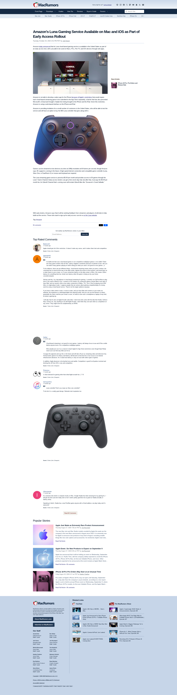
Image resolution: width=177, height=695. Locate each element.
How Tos (70, 11)
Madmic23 (46, 244)
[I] (37, 498)
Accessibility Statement (38, 683)
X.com (38, 637)
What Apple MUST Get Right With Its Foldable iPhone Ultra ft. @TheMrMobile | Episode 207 (132, 617)
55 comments (71, 564)
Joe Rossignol (86, 527)
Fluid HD (59, 686)
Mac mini (37, 16)
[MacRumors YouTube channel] (133, 5)
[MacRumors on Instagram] (121, 5)
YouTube (79, 604)
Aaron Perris (53, 668)
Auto (64, 686)
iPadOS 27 (92, 16)
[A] (37, 263)
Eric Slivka (52, 633)
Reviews (80, 11)
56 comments (37, 225)
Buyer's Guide (91, 11)
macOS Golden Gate (106, 16)
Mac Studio (48, 16)
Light (67, 686)
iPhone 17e (133, 16)
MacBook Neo (121, 16)
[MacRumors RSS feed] (140, 5)
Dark (71, 686)
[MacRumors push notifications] (137, 5)
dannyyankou (47, 382)
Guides (61, 11)
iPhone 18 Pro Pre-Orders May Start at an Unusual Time (78, 572)
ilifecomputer (47, 491)
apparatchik (47, 255)
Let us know (107, 5)
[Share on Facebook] (106, 225)
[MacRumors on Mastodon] (130, 5)
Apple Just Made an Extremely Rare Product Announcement (80, 525)
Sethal (45, 337)
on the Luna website (90, 215)
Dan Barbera (36, 661)
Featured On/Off (38, 686)
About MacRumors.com (43, 619)
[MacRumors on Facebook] (124, 5)
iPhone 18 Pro (60, 16)
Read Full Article (60, 541)
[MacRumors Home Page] (46, 5)
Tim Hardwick (53, 647)
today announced (44, 46)
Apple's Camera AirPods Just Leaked (94, 632)
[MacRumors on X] (127, 5)
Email (34, 637)
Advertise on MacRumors (44, 625)
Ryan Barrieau (53, 661)
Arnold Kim (36, 633)
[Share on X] (101, 225)
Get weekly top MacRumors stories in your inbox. (70, 231)
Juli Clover (66, 41)
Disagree (56, 251)
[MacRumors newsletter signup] (143, 5)
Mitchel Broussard (38, 647)
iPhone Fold (72, 16)
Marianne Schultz (54, 654)
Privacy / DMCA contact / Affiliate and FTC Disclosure (46, 680)
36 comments (71, 587)
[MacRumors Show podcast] (117, 5)
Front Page (38, 11)
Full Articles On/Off (48, 686)
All (142, 16)
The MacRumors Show (123, 604)
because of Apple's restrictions (82, 97)
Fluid (55, 686)
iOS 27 (83, 16)
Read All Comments (70, 513)
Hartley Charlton (84, 574)
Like (52, 251)
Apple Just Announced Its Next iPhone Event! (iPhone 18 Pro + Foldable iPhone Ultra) (95, 617)
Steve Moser (36, 668)
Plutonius (46, 370)
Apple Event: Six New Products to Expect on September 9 (79, 549)
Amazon (39, 219)
